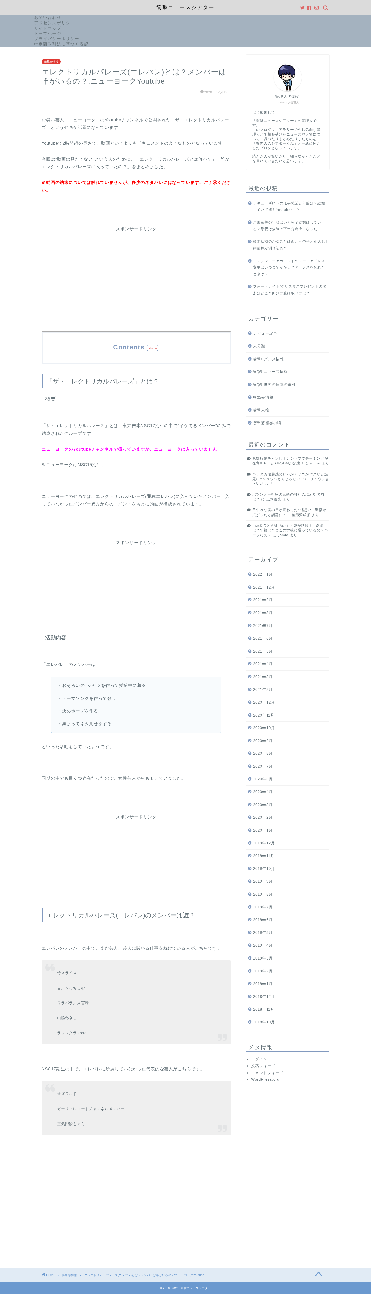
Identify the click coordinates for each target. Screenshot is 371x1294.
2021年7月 (263, 625)
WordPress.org (265, 1079)
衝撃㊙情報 (51, 61)
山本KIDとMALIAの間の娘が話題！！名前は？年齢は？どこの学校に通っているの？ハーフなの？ (290, 530)
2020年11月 (263, 715)
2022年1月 (263, 574)
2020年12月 (264, 702)
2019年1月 (263, 983)
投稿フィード (263, 1066)
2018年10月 (264, 1022)
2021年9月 (263, 600)
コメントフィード (267, 1072)
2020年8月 (263, 753)
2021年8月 (263, 613)
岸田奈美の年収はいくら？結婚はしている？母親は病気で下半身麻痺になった (287, 225)
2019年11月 (263, 856)
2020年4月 (263, 792)
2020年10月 (264, 728)
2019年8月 (263, 894)
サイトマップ (47, 28)
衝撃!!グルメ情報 (268, 359)
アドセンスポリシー (54, 23)
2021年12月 (264, 587)
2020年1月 (263, 830)
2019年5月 (263, 932)
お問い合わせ (47, 17)
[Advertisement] (136, 267)
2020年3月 (263, 804)
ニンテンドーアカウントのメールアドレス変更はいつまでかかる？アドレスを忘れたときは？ (289, 267)
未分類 (259, 346)
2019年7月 (263, 907)
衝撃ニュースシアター (185, 7)
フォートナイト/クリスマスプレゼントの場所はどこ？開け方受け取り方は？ (289, 290)
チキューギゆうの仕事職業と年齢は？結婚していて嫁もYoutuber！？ (289, 206)
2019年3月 (263, 958)
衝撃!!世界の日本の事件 (274, 384)
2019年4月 (263, 945)
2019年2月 (263, 971)
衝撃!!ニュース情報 (270, 371)
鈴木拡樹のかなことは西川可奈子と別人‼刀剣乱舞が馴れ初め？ (290, 245)
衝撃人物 (261, 410)
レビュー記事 (265, 333)
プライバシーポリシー (57, 39)
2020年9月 (263, 741)
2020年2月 (263, 817)
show (153, 348)
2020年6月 (263, 779)
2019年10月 (264, 868)
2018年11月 (263, 1009)
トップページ (47, 33)
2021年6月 (263, 638)
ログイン (259, 1059)
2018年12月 (264, 996)
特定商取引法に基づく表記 (61, 44)
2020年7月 (263, 766)
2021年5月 (263, 651)
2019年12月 (264, 843)
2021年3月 (263, 677)
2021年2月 (263, 689)
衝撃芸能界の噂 (267, 423)
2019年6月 (263, 920)
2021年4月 (263, 664)
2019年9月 (263, 881)
